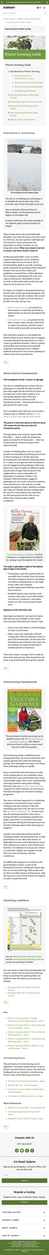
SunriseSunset (32, 416)
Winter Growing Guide (26, 1107)
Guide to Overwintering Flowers (23, 1081)
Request (24, 1202)
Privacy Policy (31, 1241)
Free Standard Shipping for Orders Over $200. (24, 2)
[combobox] (24, 13)
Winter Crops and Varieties (23, 119)
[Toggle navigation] (43, 8)
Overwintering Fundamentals (28, 87)
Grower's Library (8, 19)
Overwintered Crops (17, 320)
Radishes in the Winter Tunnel (25, 1118)
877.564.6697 (24, 1144)
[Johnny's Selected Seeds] (9, 7)
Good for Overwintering (32, 786)
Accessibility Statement (30, 1246)
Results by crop (22, 1085)
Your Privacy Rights (15, 1243)
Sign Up (24, 1181)
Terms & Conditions (18, 1241)
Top (6, 362)
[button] (2, 2)
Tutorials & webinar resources (25, 1096)
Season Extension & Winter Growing (18, 22)
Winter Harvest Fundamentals (29, 82)
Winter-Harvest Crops (18, 307)
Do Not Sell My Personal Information (23, 1245)
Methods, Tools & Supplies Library (29, 19)
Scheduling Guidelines (25, 91)
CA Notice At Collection (31, 1243)
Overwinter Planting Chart (19, 811)
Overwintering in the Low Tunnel (26, 102)
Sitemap (24, 1251)
